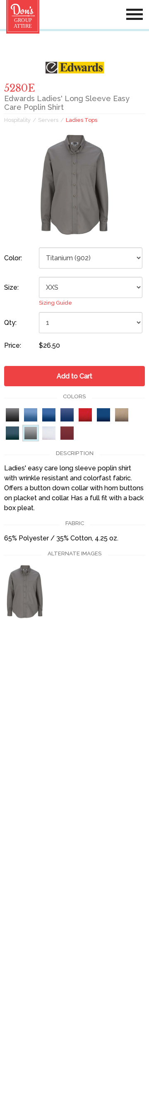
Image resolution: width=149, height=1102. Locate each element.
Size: (11, 287)
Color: (13, 258)
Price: (12, 345)
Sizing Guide (55, 303)
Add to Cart (74, 376)
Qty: (10, 323)
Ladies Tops (81, 120)
